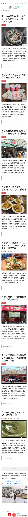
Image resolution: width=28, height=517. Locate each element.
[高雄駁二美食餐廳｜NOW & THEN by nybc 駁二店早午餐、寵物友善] (14, 261)
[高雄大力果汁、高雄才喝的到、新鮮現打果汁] (14, 314)
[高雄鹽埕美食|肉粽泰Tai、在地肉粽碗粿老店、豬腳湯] (14, 204)
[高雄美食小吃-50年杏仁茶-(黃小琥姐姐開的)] (14, 428)
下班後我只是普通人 (9, 481)
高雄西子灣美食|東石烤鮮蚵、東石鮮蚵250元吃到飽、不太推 (13, 19)
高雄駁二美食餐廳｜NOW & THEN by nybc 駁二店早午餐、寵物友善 (13, 245)
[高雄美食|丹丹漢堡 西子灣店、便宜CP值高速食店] (14, 92)
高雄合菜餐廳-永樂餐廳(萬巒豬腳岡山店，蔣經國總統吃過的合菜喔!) (13, 358)
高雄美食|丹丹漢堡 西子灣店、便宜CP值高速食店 (13, 76)
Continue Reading (8, 66)
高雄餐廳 (4, 251)
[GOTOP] (18, 514)
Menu (4, 3)
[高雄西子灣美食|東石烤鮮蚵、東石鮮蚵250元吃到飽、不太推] (14, 36)
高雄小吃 (4, 418)
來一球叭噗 (10, 251)
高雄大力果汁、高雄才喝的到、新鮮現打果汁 (13, 298)
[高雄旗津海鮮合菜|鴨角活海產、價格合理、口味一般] (14, 148)
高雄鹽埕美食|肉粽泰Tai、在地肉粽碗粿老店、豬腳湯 (13, 188)
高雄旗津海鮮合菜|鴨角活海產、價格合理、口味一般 (13, 132)
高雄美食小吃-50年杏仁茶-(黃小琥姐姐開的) (13, 413)
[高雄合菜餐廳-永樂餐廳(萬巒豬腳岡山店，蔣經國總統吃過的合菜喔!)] (14, 374)
